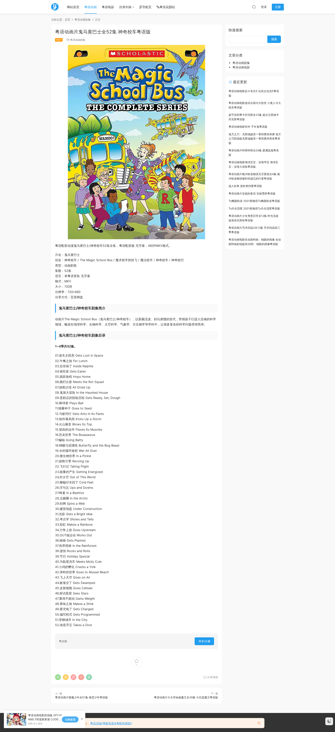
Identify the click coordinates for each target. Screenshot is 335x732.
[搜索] (254, 7)
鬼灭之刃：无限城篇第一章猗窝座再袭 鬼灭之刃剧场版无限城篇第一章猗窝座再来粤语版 (255, 139)
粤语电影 (108, 7)
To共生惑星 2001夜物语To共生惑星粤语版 (254, 208)
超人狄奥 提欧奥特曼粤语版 (245, 186)
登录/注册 (204, 641)
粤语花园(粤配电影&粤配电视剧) (111, 723)
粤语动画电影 (241, 67)
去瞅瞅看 (70, 719)
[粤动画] (55, 7)
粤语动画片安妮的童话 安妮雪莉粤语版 (252, 193)
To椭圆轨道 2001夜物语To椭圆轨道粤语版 (254, 200)
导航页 (146, 7)
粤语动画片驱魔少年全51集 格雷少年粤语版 (81, 697)
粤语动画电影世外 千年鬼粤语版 (248, 126)
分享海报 (212, 677)
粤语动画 (90, 7)
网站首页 (73, 7)
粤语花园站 (167, 7)
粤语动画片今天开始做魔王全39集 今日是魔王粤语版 (186, 697)
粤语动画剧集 (77, 39)
